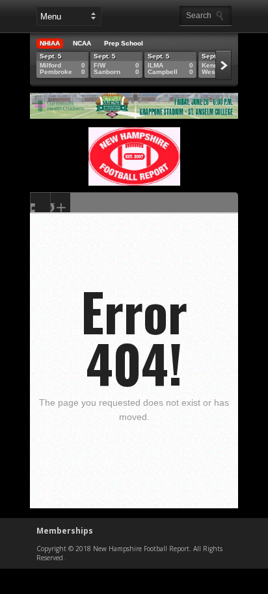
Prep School (123, 43)
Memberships (64, 530)
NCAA (82, 43)
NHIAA (50, 43)
